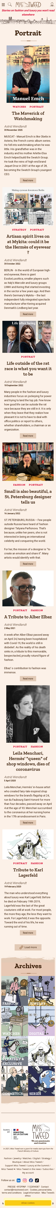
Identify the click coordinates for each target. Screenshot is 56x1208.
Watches (19, 106)
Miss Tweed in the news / (30, 1169)
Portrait (37, 106)
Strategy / (47, 1158)
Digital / (37, 1158)
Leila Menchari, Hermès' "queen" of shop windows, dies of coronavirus (28, 761)
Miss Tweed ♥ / (9, 1169)
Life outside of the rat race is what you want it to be (28, 369)
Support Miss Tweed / (16, 1165)
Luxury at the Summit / (39, 1165)
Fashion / (9, 1158)
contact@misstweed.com (16, 1190)
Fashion (19, 484)
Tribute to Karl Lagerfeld (28, 872)
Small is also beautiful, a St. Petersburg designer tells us (28, 497)
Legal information (31, 1193)
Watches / (28, 1158)
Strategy (19, 229)
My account (28, 1172)
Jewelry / (18, 1158)
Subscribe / (49, 1169)
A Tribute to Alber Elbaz (28, 617)
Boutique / (17, 1161)
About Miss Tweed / (33, 1161)
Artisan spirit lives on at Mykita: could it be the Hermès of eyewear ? (28, 244)
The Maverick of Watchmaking (28, 116)
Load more (30, 947)
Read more (28, 180)
